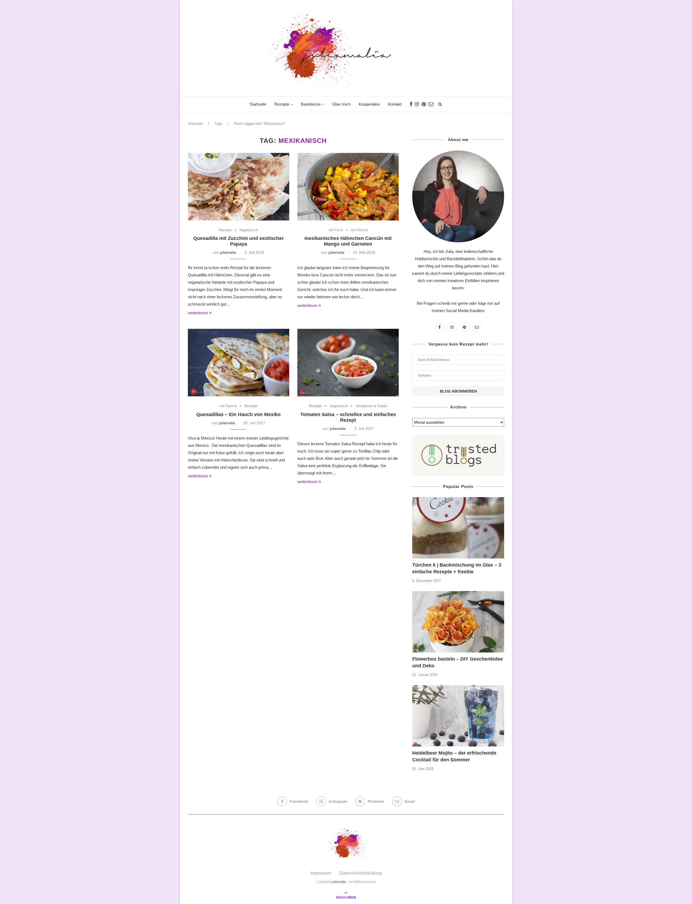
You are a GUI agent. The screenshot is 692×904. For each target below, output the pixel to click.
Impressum (320, 873)
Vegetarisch (248, 230)
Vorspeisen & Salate (371, 406)
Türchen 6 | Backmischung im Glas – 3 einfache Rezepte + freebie (456, 568)
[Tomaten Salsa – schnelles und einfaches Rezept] (348, 362)
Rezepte (281, 104)
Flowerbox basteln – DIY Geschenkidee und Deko (457, 662)
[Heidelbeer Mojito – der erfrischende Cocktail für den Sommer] (458, 715)
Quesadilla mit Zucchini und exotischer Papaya (238, 241)
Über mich (341, 104)
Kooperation (369, 104)
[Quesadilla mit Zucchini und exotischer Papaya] (238, 186)
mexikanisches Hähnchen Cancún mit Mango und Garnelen (348, 241)
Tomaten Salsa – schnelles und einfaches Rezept (348, 417)
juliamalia (228, 252)
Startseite (257, 104)
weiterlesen (198, 312)
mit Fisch (335, 230)
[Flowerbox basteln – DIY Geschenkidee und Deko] (458, 621)
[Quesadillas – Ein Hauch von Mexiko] (238, 362)
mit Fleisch (359, 230)
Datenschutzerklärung (361, 873)
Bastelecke (311, 104)
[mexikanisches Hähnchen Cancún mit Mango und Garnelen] (348, 186)
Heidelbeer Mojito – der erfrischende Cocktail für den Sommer (454, 756)
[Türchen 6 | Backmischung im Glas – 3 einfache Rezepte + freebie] (458, 527)
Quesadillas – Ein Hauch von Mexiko (238, 414)
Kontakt (394, 104)
